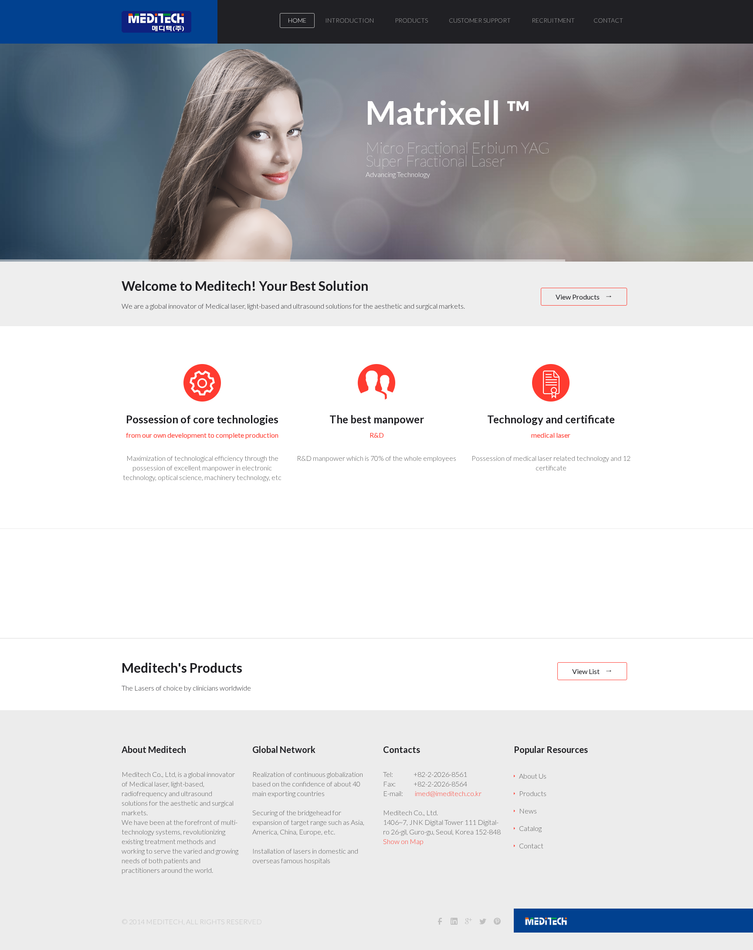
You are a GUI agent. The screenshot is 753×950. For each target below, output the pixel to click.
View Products (578, 297)
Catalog (530, 828)
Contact (531, 845)
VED (255, 921)
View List (586, 671)
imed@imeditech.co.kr (448, 793)
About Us (532, 776)
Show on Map (403, 841)
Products (532, 793)
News (528, 811)
